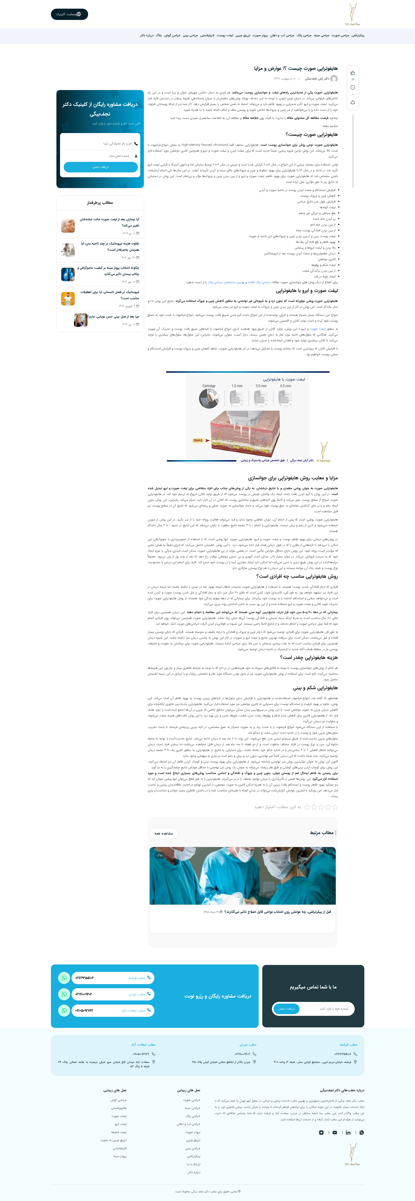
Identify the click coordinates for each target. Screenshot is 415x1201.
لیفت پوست (225, 35)
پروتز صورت (260, 35)
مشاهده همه (163, 833)
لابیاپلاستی (207, 35)
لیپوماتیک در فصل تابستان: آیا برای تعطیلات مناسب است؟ (110, 295)
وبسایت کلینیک (66, 14)
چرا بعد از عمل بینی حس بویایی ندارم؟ (113, 316)
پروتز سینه (120, 1156)
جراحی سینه (321, 35)
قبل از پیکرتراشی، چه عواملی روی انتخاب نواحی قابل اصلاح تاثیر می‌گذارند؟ (278, 911)
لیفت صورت (318, 328)
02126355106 (84, 978)
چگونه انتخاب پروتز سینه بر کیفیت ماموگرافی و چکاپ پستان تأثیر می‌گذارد (108, 271)
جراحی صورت (340, 35)
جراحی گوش (172, 35)
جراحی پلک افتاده (259, 282)
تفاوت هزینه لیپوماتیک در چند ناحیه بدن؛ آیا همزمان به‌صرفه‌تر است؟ (110, 246)
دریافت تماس (100, 167)
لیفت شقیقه (119, 1132)
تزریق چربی (243, 35)
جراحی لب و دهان (282, 35)
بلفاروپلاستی (119, 1107)
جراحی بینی (190, 35)
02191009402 (83, 994)
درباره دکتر (146, 35)
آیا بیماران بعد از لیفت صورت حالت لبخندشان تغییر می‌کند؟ (109, 222)
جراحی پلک (304, 35)
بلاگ (159, 35)
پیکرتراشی (358, 35)
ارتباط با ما (193, 1164)
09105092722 (84, 1010)
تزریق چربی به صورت (113, 1140)
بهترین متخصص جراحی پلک (226, 282)
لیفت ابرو (121, 1124)
